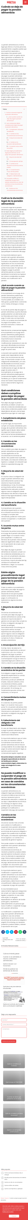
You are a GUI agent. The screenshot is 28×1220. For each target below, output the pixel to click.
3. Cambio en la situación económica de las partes (15, 165)
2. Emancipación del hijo (16, 161)
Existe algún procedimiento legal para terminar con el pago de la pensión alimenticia (14, 152)
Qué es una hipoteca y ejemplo (13, 1188)
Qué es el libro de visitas (11, 1185)
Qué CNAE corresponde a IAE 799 (7, 939)
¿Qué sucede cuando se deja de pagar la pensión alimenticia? (14, 118)
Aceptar (14, 1216)
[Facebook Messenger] (7, 932)
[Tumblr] (24, 932)
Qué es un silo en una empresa (13, 1182)
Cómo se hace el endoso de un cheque (13, 1174)
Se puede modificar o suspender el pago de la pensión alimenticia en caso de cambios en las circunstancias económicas (14, 182)
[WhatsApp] (20, 932)
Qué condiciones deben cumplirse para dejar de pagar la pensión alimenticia (14, 125)
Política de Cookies (8, 1212)
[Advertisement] (14, 29)
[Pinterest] (16, 932)
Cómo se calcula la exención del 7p (21, 939)
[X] (12, 932)
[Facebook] (3, 932)
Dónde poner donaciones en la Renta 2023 (15, 1178)
